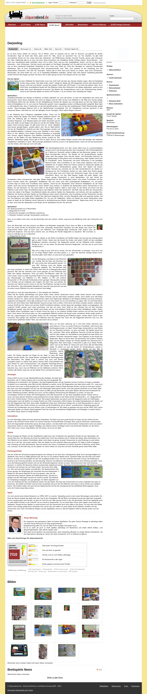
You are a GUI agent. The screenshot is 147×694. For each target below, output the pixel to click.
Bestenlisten (83, 24)
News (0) (58, 49)
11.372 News (26, 24)
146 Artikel (69, 24)
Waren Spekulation (116, 103)
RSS (100, 670)
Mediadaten (104, 686)
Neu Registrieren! (38, 2)
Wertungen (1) (25, 49)
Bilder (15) (48, 49)
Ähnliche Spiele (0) (71, 49)
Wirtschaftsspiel (114, 88)
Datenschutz (116, 686)
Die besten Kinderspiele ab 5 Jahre (20, 690)
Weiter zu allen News (55, 677)
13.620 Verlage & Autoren (120, 24)
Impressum (135, 686)
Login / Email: (53, 2)
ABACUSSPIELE (115, 70)
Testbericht (13, 49)
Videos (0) (37, 49)
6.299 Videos (40, 24)
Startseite (12, 24)
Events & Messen (99, 24)
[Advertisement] (73, 34)
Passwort (72, 2)
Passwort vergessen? (99, 2)
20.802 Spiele (54, 25)
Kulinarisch (113, 91)
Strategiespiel (114, 85)
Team (126, 686)
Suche (112, 16)
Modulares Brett (114, 101)
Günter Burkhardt (115, 78)
